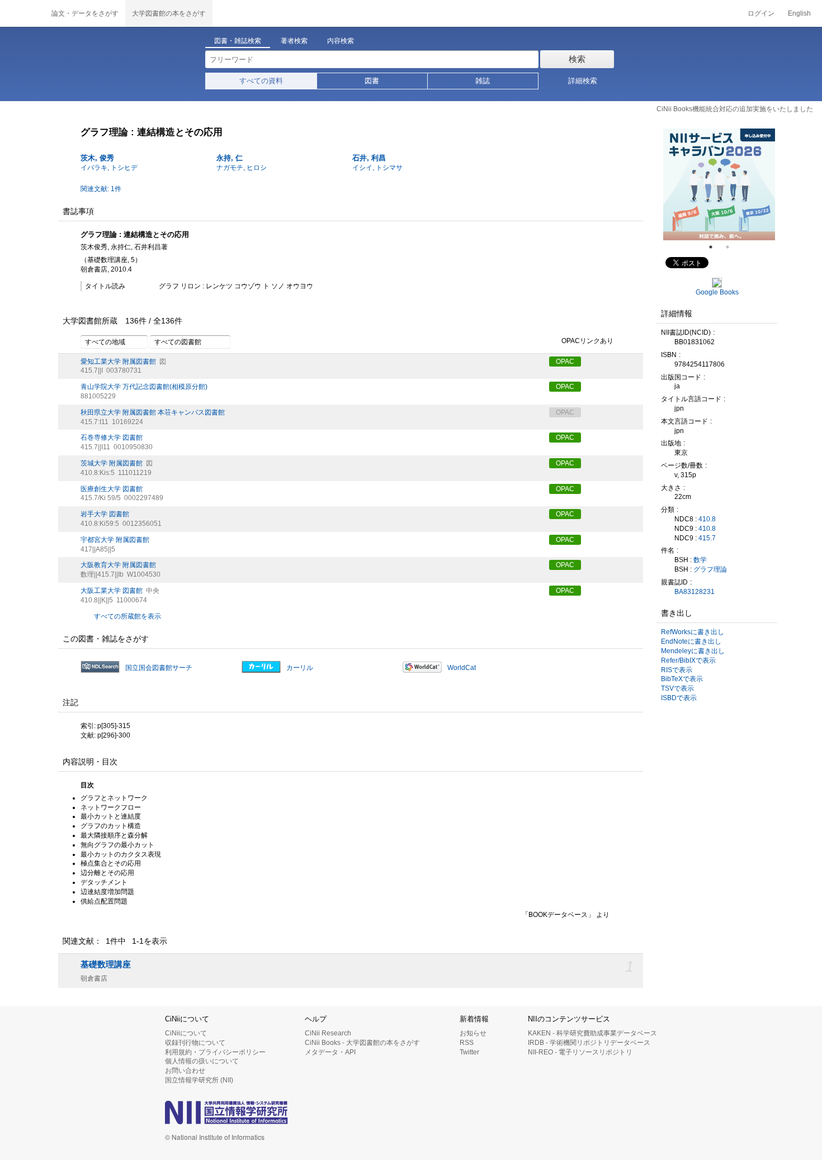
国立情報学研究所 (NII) (199, 1080)
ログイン (761, 13)
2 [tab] (732, 247)
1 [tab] (715, 247)
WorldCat (461, 668)
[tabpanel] (719, 184)
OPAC (565, 361)
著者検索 (294, 41)
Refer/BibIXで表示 (688, 660)
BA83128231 (694, 592)
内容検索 (340, 41)
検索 (577, 59)
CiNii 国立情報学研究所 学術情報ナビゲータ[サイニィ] (22, 13)
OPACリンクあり (587, 341)
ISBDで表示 (679, 698)
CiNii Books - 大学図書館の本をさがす (362, 1043)
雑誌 (482, 81)
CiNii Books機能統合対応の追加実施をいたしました (734, 109)
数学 (700, 560)
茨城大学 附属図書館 (112, 463)
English (799, 13)
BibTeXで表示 (682, 679)
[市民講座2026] (719, 184)
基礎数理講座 (106, 964)
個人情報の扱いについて (202, 1061)
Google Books (717, 292)
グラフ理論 (710, 569)
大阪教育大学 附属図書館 (118, 565)
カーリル (299, 668)
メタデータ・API (330, 1052)
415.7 (707, 538)
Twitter (469, 1052)
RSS (467, 1043)
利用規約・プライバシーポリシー (215, 1052)
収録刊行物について (195, 1043)
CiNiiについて (186, 1033)
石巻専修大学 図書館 (112, 437)
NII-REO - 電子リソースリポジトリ (580, 1052)
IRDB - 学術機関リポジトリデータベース (589, 1043)
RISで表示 (676, 670)
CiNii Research (328, 1033)
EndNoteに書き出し (691, 641)
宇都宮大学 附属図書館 (115, 540)
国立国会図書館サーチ (158, 668)
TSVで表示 (677, 688)
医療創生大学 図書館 (112, 489)
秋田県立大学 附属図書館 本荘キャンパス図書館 (153, 412)
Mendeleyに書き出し (693, 651)
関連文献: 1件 (101, 189)
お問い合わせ (185, 1071)
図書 (372, 81)
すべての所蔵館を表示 (127, 616)
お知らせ (473, 1033)
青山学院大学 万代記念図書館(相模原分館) (144, 387)
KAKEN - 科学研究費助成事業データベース (592, 1033)
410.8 (707, 519)
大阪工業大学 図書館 (112, 591)
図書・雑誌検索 (237, 41)
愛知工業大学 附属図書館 (118, 361)
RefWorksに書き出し (692, 632)
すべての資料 (261, 81)
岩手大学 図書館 (105, 514)
